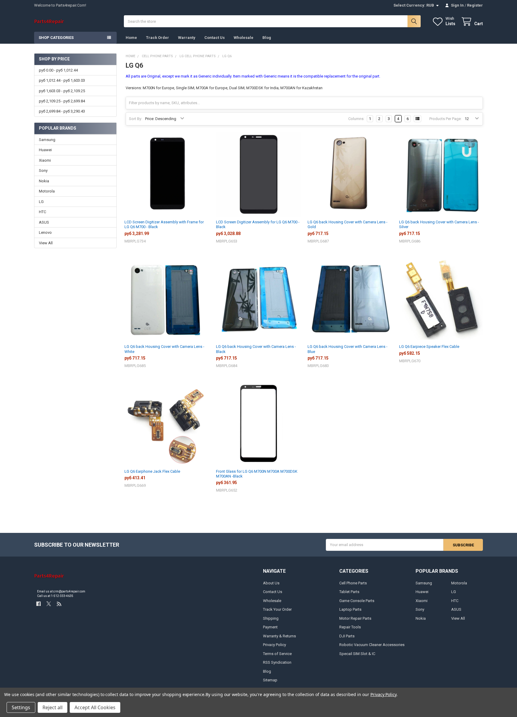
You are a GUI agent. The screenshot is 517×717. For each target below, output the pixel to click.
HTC (42, 212)
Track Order (157, 37)
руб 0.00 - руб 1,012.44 (58, 70)
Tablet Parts (349, 591)
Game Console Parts (356, 600)
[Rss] (59, 604)
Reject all (52, 707)
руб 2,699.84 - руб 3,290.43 (62, 111)
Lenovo (45, 232)
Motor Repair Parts (355, 618)
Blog (266, 37)
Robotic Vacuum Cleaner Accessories (372, 644)
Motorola (47, 191)
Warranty (186, 37)
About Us (271, 583)
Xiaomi (45, 160)
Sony (43, 170)
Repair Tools (350, 627)
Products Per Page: (445, 118)
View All (46, 243)
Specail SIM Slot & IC (357, 653)
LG (41, 201)
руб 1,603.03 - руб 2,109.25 (62, 91)
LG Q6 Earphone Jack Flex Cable (152, 471)
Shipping (271, 618)
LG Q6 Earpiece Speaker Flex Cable (429, 346)
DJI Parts (347, 636)
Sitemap (270, 680)
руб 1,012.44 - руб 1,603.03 (62, 80)
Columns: (356, 118)
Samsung (47, 139)
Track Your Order (277, 609)
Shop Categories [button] (56, 37)
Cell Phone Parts (353, 583)
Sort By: (135, 118)
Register (475, 5)
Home (131, 37)
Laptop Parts (350, 609)
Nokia (44, 181)
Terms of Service (277, 653)
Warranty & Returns (279, 636)
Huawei (45, 150)
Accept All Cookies (94, 707)
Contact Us (214, 37)
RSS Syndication (277, 662)
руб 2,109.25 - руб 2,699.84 (62, 101)
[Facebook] (38, 604)
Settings (21, 707)
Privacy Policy (274, 644)
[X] (48, 604)
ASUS (44, 222)
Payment (270, 627)
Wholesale (243, 37)
